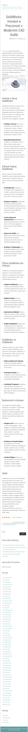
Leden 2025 (7, 598)
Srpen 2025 (7, 582)
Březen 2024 (7, 619)
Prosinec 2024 (8, 600)
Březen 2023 (7, 647)
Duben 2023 (7, 644)
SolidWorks (5, 51)
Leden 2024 (7, 623)
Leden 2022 (7, 674)
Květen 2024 (7, 614)
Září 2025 (6, 580)
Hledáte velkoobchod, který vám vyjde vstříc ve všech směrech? (13, 523)
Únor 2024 (7, 621)
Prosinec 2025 (8, 577)
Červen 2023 (7, 640)
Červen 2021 (7, 683)
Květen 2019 (7, 700)
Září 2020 (6, 688)
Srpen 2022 (7, 660)
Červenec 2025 (8, 584)
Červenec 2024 (8, 610)
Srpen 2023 (7, 635)
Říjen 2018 (7, 704)
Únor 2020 (7, 697)
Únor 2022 (7, 672)
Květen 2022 (7, 665)
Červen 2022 (7, 663)
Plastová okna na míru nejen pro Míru (14, 545)
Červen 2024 (7, 612)
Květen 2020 (7, 693)
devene (24, 38)
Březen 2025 (7, 593)
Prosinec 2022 (8, 653)
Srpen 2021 (7, 681)
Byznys (6, 715)
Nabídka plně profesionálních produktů (14, 551)
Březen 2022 (7, 670)
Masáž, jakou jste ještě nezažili (12, 554)
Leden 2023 (7, 651)
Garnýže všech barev (19, 522)
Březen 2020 (7, 695)
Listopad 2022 (8, 656)
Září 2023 (6, 633)
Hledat (3, 532)
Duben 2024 (7, 616)
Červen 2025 (7, 587)
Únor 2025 (7, 596)
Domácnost (7, 717)
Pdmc (5, 5)
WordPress (19, 728)
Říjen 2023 (7, 630)
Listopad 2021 (8, 679)
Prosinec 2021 (8, 677)
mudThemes (16, 730)
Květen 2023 (7, 642)
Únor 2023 (7, 649)
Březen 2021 (7, 686)
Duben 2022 (7, 667)
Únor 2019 (7, 702)
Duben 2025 (7, 591)
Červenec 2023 (8, 637)
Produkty (6, 722)
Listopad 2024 (8, 603)
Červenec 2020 (8, 690)
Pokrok (6, 556)
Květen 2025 (7, 589)
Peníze (6, 720)
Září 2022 (6, 658)
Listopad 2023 (8, 628)
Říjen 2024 (7, 605)
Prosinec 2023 (8, 626)
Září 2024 (6, 607)
